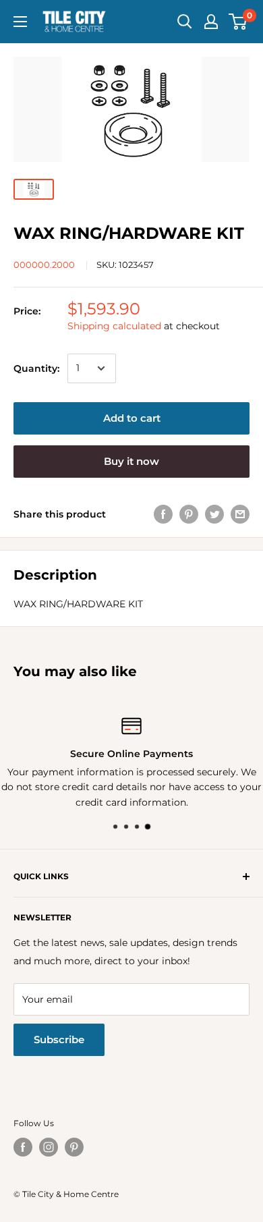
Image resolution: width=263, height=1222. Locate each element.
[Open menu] (20, 21)
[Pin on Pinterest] (188, 514)
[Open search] (184, 21)
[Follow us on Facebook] (22, 1147)
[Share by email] (240, 514)
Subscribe (59, 1039)
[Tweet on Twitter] (214, 514)
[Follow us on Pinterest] (74, 1147)
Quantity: (36, 368)
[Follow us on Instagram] (48, 1147)
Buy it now (131, 461)
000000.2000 (44, 264)
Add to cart (131, 418)
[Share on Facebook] (163, 514)
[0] (238, 21)
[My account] (211, 21)
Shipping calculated (114, 326)
